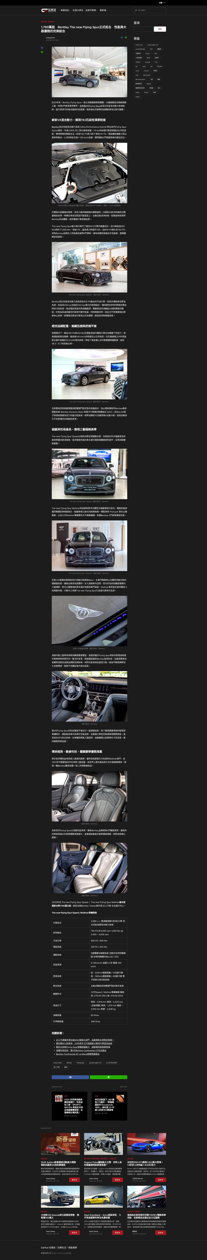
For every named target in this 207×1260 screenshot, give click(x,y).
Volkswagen (146, 75)
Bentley (55, 127)
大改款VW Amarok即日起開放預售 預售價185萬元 (60, 1216)
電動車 (159, 49)
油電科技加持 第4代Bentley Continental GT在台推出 (81, 1050)
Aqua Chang (50, 1178)
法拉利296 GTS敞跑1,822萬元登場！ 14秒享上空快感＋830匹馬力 (146, 1163)
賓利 (65, 1067)
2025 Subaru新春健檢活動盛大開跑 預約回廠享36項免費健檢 (59, 1163)
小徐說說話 (139, 58)
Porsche (146, 71)
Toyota (147, 53)
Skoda (137, 92)
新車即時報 (95, 1159)
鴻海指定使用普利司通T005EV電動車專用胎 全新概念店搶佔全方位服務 (146, 1216)
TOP (151, 49)
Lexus (137, 71)
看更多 (74, 1180)
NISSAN (159, 66)
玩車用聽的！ (104, 1159)
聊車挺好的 (139, 84)
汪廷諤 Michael (137, 1178)
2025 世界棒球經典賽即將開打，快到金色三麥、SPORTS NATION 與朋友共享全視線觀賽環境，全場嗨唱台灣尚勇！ (73, 1106)
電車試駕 (113, 1159)
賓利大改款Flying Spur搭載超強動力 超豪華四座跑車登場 (83, 1047)
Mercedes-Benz (140, 79)
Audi (137, 75)
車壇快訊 (51, 22)
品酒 (65, 1096)
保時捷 (151, 88)
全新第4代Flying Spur (90, 106)
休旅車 (157, 58)
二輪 (151, 79)
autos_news (58, 1063)
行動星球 (138, 53)
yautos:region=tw (95, 1063)
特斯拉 (155, 71)
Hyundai (147, 62)
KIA (137, 66)
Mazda (149, 84)
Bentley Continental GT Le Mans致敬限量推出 (77, 1054)
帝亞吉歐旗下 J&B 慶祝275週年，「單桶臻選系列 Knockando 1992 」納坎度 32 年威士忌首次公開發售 (104, 1104)
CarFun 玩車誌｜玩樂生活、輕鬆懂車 (59, 1247)
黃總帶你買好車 (140, 88)
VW (151, 66)
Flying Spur (80, 1063)
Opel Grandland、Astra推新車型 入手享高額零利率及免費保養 (102, 1216)
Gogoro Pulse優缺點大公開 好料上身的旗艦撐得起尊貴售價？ (103, 1163)
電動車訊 (137, 1211)
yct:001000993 (111, 1063)
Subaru (138, 96)
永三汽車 (57, 1067)
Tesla (144, 66)
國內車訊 (44, 22)
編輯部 (134, 1231)
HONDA (138, 62)
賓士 (159, 88)
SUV (155, 53)
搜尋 (137, 23)
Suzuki (146, 92)
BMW (148, 58)
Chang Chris (50, 38)
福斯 (158, 79)
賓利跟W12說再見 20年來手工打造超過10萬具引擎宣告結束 (84, 1043)
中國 (154, 92)
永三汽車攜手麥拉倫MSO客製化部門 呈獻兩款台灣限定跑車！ (85, 1040)
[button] (162, 3)
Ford (156, 62)
